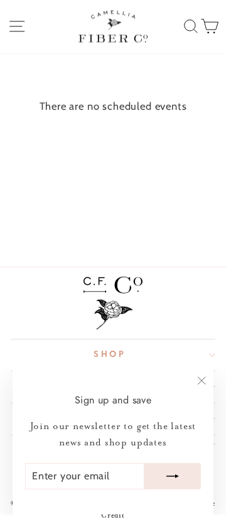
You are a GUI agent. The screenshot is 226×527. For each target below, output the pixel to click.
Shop (110, 355)
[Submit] (172, 476)
